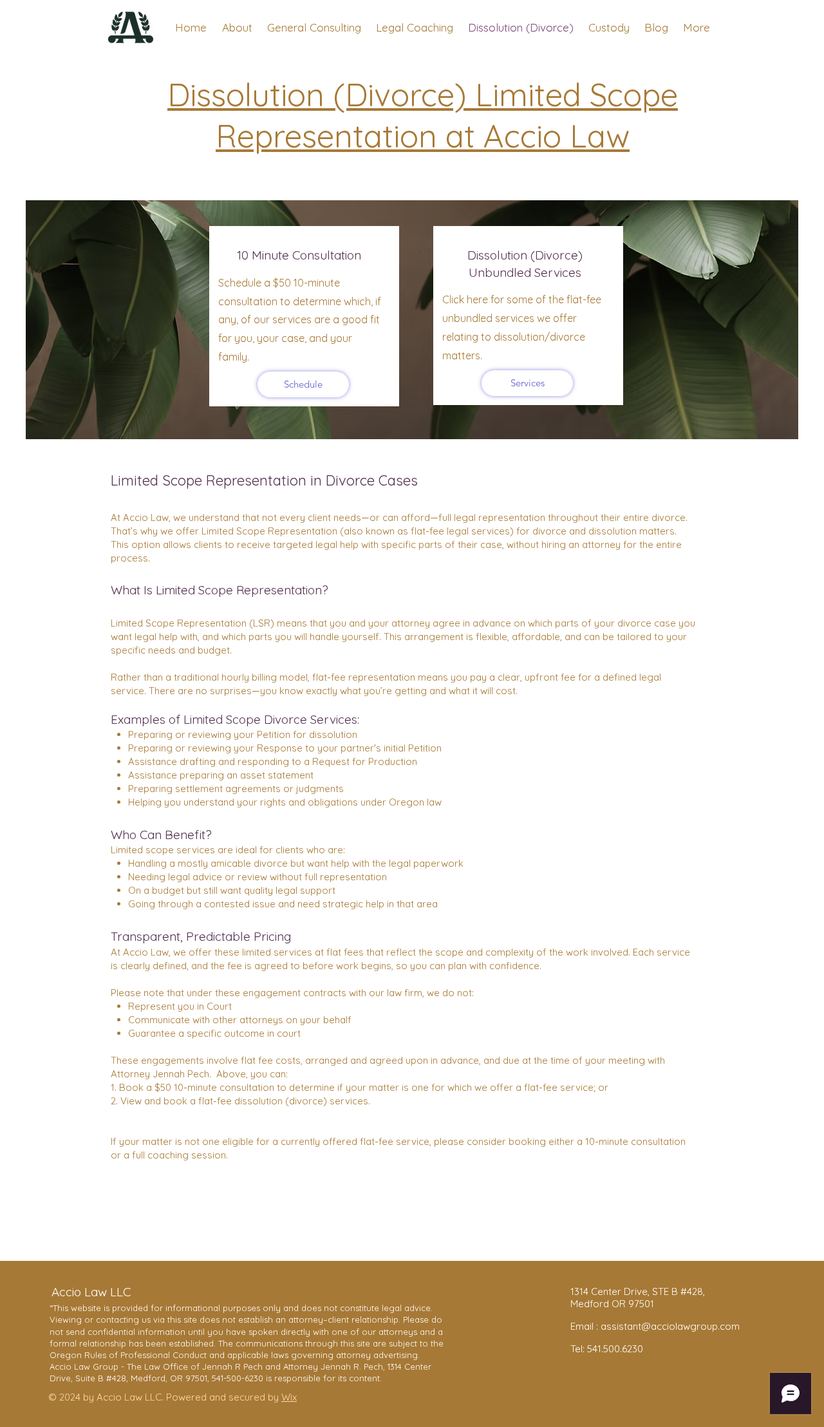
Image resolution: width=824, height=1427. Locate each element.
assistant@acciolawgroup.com (670, 1326)
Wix (289, 1397)
